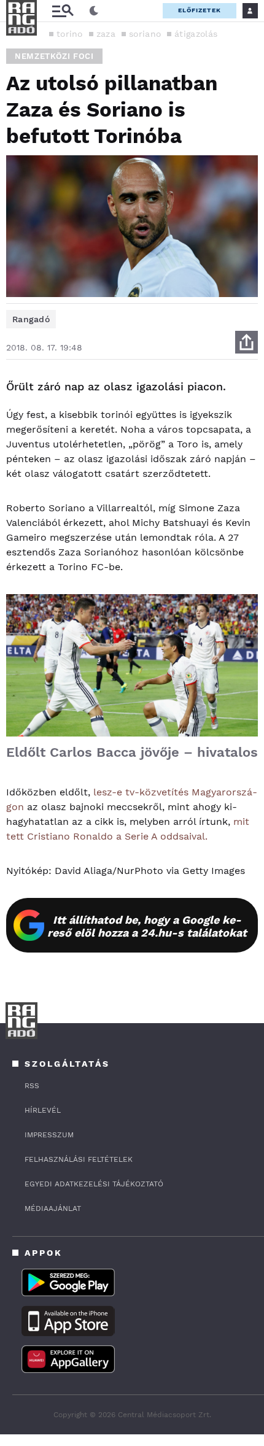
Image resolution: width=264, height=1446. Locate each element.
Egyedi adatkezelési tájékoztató (94, 1184)
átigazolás (195, 34)
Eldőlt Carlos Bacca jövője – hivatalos (132, 752)
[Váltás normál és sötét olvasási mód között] (94, 11)
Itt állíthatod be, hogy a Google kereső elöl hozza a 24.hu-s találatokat (147, 926)
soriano (145, 34)
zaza (105, 34)
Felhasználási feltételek (79, 1159)
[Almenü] (62, 10)
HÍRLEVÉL (43, 1110)
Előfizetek (199, 10)
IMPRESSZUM (49, 1135)
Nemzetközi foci (54, 56)
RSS (32, 1085)
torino (69, 34)
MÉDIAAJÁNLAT (53, 1208)
